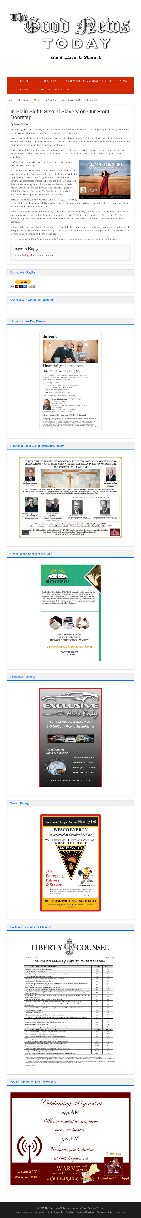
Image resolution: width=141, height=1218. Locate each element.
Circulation (40, 1212)
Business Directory (85, 1212)
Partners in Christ (104, 1212)
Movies (37, 100)
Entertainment (23, 100)
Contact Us (120, 1212)
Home (10, 100)
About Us (27, 1212)
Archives (70, 1212)
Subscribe (58, 1212)
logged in (29, 255)
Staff (50, 1212)
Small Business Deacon (93, 1208)
